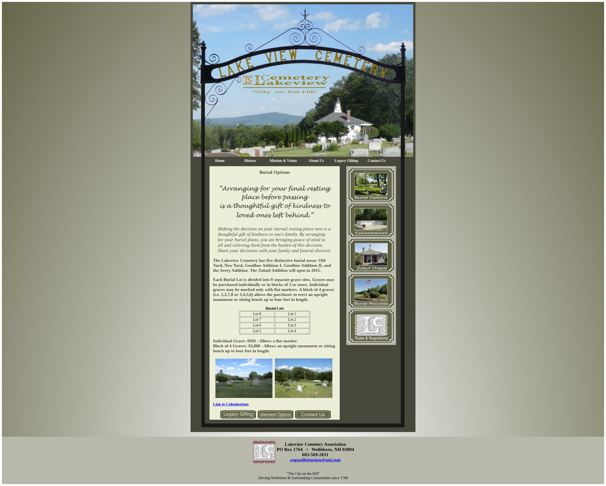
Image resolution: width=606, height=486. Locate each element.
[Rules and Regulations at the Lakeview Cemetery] (371, 341)
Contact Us (377, 161)
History (250, 161)
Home (220, 161)
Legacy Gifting (346, 161)
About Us (316, 161)
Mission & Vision (283, 161)
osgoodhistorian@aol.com (315, 459)
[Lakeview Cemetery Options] (371, 306)
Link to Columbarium (231, 404)
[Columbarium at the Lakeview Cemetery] (371, 235)
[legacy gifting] (238, 417)
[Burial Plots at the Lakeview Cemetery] (371, 200)
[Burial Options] (275, 417)
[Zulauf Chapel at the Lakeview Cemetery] (371, 271)
